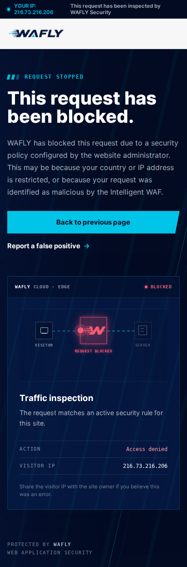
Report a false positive (43, 246)
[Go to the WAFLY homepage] (36, 33)
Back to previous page (93, 222)
